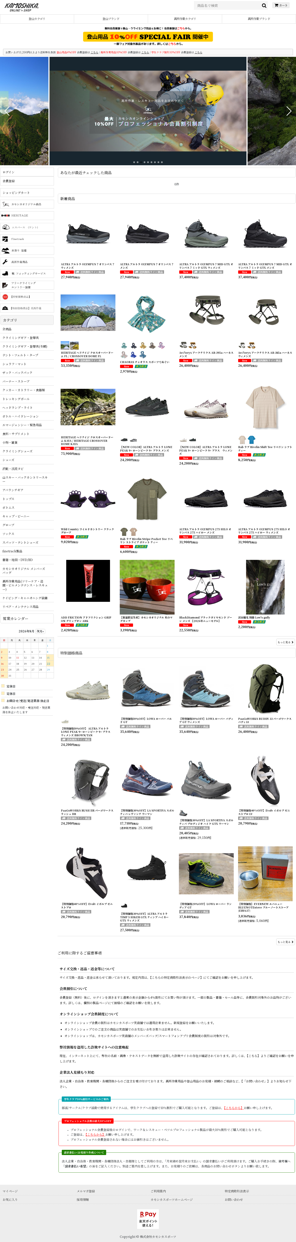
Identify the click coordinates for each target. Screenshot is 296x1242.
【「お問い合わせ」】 (255, 1081)
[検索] (264, 5)
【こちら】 (253, 1056)
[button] (7, 111)
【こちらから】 (234, 1108)
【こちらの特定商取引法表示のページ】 (176, 977)
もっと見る (284, 642)
